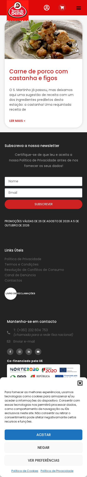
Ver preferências (43, 460)
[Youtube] (38, 351)
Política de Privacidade (57, 471)
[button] (80, 383)
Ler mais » (17, 121)
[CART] (62, 7)
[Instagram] (19, 351)
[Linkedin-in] (29, 351)
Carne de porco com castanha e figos (38, 75)
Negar (43, 447)
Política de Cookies (24, 471)
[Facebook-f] (10, 351)
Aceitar (43, 434)
